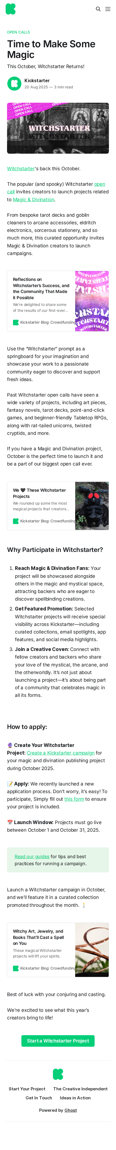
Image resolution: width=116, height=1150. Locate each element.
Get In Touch (39, 1097)
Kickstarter (37, 80)
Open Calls (18, 32)
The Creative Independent (80, 1088)
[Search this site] (98, 9)
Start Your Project (27, 1088)
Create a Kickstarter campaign (60, 753)
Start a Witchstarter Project (58, 1041)
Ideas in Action (75, 1097)
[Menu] (107, 9)
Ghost (70, 1110)
